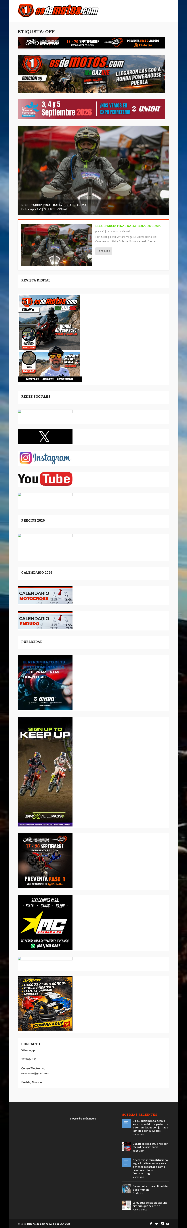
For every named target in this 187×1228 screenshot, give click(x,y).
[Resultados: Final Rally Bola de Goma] (56, 245)
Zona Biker (138, 1150)
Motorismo (138, 1134)
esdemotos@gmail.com (35, 1073)
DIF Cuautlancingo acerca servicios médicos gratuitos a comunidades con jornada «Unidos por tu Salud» (150, 1126)
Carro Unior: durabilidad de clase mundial (150, 1188)
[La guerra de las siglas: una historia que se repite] (126, 1205)
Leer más (104, 251)
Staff (39, 209)
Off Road (62, 209)
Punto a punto (140, 1209)
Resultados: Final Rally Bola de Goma (54, 205)
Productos (138, 1193)
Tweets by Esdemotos (83, 1118)
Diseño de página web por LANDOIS (48, 1223)
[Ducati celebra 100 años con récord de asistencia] (126, 1146)
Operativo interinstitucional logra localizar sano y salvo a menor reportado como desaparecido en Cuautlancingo (151, 1166)
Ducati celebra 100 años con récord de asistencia (150, 1145)
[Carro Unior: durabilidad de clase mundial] (126, 1188)
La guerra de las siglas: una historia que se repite (150, 1204)
